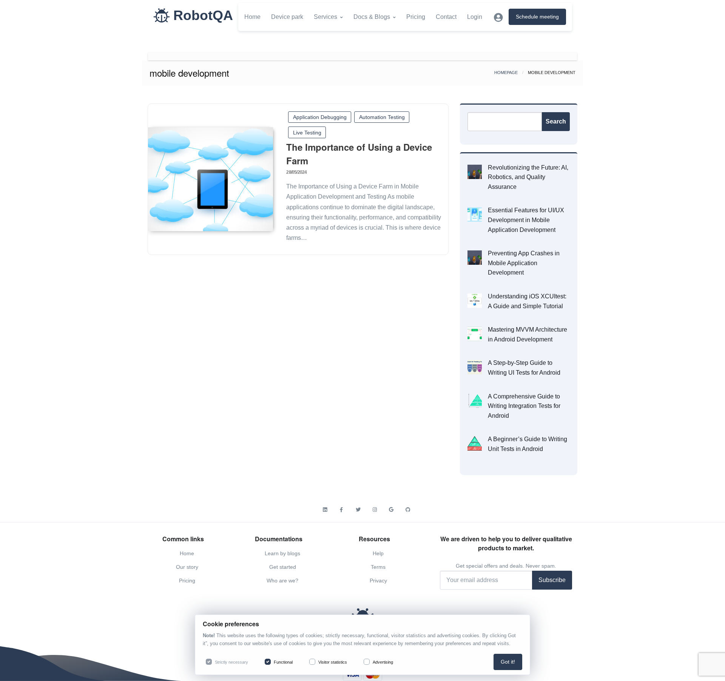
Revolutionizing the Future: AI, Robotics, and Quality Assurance (528, 177)
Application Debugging (320, 117)
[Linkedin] (325, 510)
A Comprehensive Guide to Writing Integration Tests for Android (524, 406)
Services (325, 17)
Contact (446, 17)
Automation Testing (382, 117)
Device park (287, 17)
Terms (378, 567)
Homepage (506, 72)
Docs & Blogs (371, 17)
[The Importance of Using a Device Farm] (210, 179)
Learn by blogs (282, 553)
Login (474, 17)
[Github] (408, 510)
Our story (187, 567)
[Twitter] (358, 510)
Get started (282, 567)
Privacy (378, 581)
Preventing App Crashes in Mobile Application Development (524, 263)
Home (252, 17)
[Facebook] (341, 510)
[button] (498, 17)
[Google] (391, 510)
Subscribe (552, 580)
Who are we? (282, 581)
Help (378, 553)
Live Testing (307, 133)
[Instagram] (375, 510)
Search (556, 121)
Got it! (508, 662)
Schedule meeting (537, 17)
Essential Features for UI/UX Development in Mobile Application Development (526, 220)
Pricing (415, 17)
